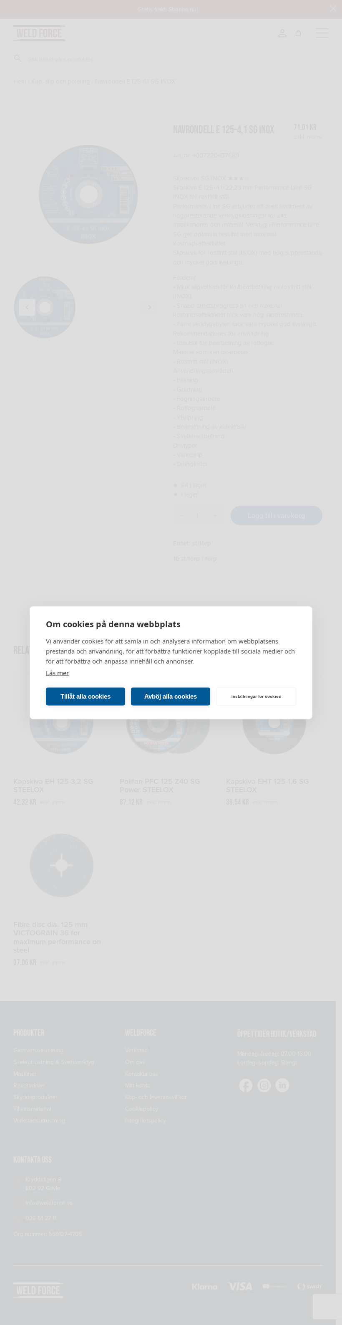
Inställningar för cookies (256, 696)
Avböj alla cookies (170, 696)
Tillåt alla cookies (85, 696)
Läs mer (57, 672)
